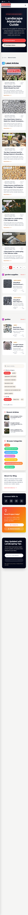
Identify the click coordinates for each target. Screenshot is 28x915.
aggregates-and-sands (10, 376)
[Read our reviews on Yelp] (21, 501)
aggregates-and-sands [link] (9, 134)
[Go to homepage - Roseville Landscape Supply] (6, 5)
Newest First (8, 399)
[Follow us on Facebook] (6, 501)
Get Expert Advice (10, 45)
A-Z (22, 399)
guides (14, 373)
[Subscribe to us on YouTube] (16, 501)
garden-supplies (9, 393)
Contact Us (15, 525)
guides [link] (5, 68)
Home (5, 57)
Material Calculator (15, 528)
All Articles (7, 373)
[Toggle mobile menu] (25, 5)
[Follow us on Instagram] (11, 501)
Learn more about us (9, 487)
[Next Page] (24, 267)
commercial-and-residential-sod (12, 390)
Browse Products (10, 40)
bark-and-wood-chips (10, 386)
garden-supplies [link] (7, 167)
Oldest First (16, 399)
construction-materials (10, 379)
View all (22, 274)
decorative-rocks (9, 383)
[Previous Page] (3, 267)
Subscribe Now (14, 560)
